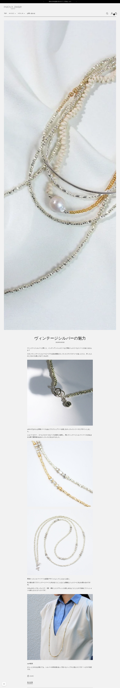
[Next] (76, 1)
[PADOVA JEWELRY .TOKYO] (13, 8)
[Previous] (44, 1)
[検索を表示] (107, 13)
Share (32, 676)
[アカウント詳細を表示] (111, 13)
